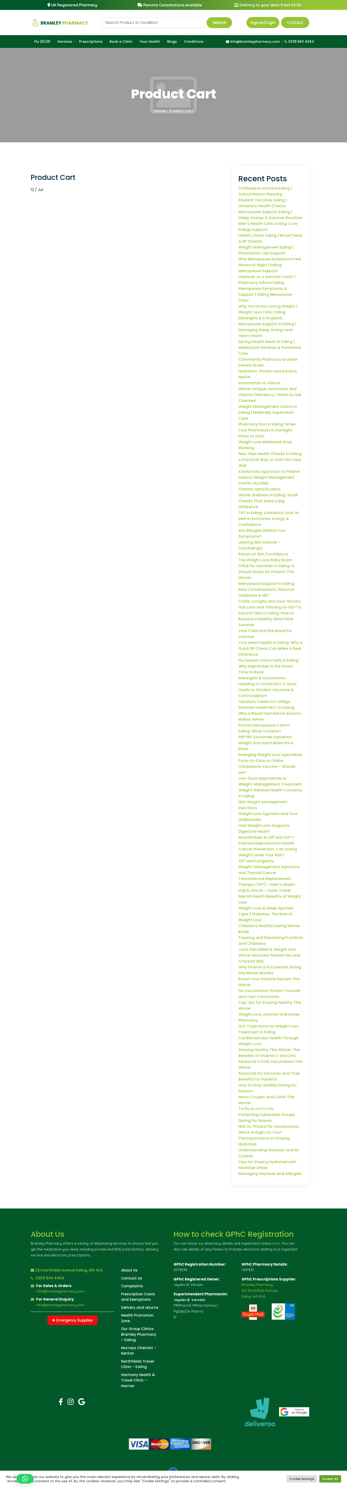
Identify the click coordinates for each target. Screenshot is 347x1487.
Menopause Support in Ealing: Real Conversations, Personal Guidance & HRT (266, 589)
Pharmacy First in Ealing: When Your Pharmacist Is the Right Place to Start (267, 430)
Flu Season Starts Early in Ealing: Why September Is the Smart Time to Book (268, 666)
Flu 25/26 (42, 41)
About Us (129, 1270)
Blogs (172, 41)
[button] (25, 1478)
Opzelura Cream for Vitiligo (264, 701)
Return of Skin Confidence (263, 554)
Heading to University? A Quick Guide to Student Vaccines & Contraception (267, 689)
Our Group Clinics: (137, 1328)
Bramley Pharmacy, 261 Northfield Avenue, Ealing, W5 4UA (259, 1290)
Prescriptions (90, 41)
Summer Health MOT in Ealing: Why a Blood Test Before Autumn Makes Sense (269, 713)
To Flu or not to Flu (255, 1108)
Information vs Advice (259, 383)
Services (64, 41)
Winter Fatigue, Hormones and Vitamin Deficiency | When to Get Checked (269, 394)
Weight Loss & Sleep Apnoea (265, 908)
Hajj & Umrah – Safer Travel (264, 890)
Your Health (150, 41)
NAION (244, 377)
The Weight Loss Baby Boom (265, 560)
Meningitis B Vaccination (262, 678)
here (276, 1243)
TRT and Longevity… (257, 861)
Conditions (193, 41)
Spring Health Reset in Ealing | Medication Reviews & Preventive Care (269, 347)
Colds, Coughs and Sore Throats (269, 601)
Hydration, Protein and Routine (267, 371)
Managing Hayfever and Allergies (269, 1173)
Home (159, 111)
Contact (295, 22)
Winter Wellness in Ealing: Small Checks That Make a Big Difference (268, 501)
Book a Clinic (121, 41)
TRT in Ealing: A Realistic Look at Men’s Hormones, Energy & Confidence (268, 518)
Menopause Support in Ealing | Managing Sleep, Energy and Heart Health (267, 329)
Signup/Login (262, 22)
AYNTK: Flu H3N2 (253, 483)
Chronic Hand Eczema (259, 489)
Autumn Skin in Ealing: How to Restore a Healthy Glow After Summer (266, 619)
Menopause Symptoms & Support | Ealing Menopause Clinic (265, 294)
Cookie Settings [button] (301, 1479)
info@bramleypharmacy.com (254, 41)
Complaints (132, 1286)
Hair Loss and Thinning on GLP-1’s (269, 607)
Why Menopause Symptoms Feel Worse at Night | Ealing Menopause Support (269, 265)
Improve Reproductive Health (266, 843)
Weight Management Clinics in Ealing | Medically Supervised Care (267, 412)
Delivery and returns (139, 1307)
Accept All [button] (330, 1479)
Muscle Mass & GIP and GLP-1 (266, 837)
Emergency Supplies (74, 1320)
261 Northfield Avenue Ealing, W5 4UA (69, 1270)
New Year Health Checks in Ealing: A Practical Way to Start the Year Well (270, 459)
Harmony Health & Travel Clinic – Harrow (138, 1380)
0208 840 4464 (300, 41)
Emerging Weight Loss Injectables (270, 754)
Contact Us (131, 1278)
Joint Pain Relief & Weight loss (267, 949)
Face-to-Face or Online (260, 760)
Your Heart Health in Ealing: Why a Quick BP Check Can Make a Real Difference (270, 648)
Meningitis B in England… (261, 318)
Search (219, 22)
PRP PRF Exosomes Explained (265, 737)
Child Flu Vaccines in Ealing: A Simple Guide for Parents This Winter (266, 571)
